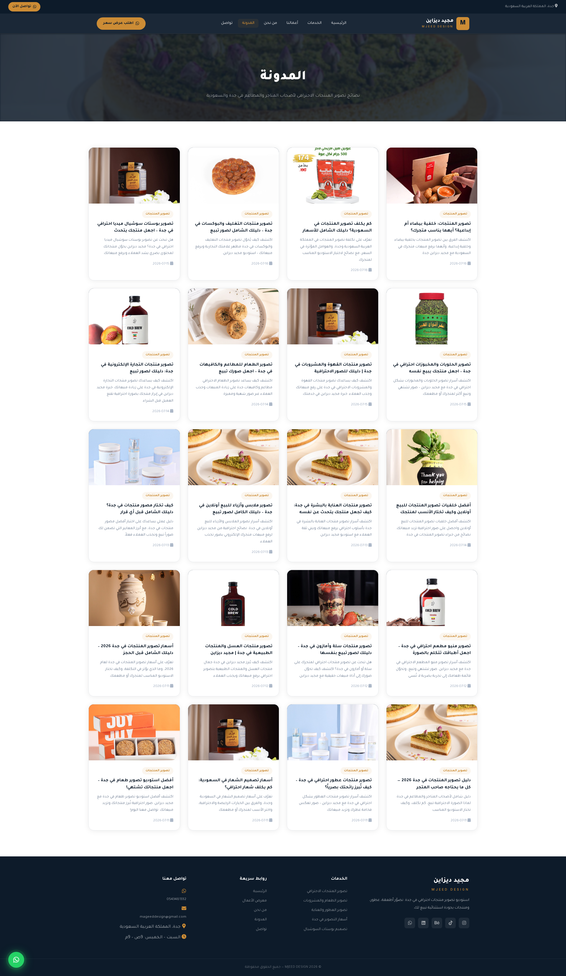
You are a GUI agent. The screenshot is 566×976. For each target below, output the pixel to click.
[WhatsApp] (409, 923)
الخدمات (314, 23)
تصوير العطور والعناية (329, 910)
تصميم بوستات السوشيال (325, 929)
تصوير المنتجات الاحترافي (327, 891)
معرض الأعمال (254, 901)
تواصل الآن (21, 7)
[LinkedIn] (423, 923)
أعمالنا (292, 23)
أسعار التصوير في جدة (329, 920)
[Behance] (437, 923)
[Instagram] (464, 923)
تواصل (227, 23)
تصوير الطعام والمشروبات (325, 901)
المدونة (248, 23)
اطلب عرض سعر (118, 23)
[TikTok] (450, 923)
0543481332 (176, 899)
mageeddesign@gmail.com (163, 917)
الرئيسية (338, 23)
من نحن (270, 23)
